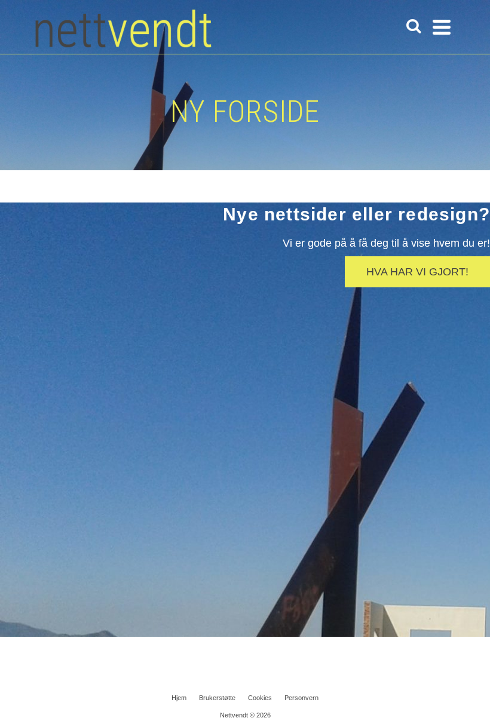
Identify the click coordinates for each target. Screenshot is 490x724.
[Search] (413, 27)
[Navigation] (442, 27)
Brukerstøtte (217, 697)
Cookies (260, 697)
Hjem (179, 697)
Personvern (301, 697)
